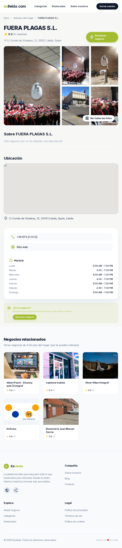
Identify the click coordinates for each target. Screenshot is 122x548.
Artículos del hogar (23, 18)
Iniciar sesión (107, 6)
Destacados (58, 6)
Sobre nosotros (79, 6)
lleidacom (15, 6)
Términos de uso (73, 515)
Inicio (6, 18)
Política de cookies (75, 521)
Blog (67, 478)
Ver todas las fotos (98, 118)
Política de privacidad (76, 510)
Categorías (40, 6)
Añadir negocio (12, 510)
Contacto (69, 484)
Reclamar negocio (98, 37)
